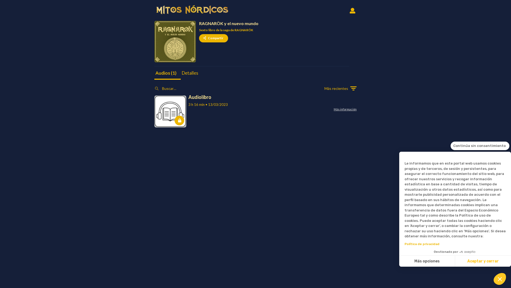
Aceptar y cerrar (483, 261)
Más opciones (427, 261)
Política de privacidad (422, 244)
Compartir (215, 38)
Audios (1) (165, 73)
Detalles (190, 73)
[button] (499, 279)
